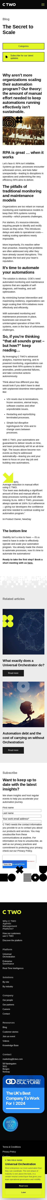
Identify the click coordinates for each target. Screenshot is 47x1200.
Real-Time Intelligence (13, 968)
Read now (23, 1186)
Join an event (9, 1036)
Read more (13, 673)
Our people (8, 1000)
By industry (8, 986)
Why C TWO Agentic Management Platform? (10, 925)
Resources (9, 1022)
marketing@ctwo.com (13, 1059)
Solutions (8, 977)
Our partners (8, 1005)
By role (6, 982)
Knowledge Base (11, 1045)
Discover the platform (12, 940)
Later (23, 1192)
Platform (7, 949)
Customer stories (10, 1032)
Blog (5, 1027)
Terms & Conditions (12, 1147)
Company (8, 995)
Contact (6, 1014)
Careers (6, 1009)
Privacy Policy (9, 1152)
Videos (6, 1041)
